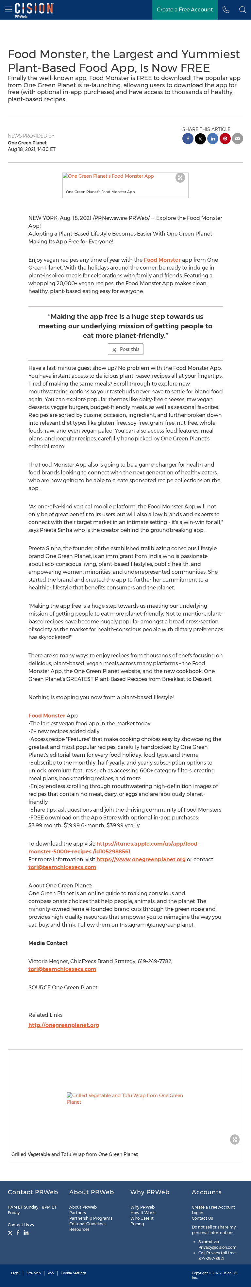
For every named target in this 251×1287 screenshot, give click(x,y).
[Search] (242, 10)
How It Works (143, 1212)
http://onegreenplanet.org (63, 1025)
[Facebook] (18, 1232)
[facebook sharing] (187, 139)
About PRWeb (83, 1207)
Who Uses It (142, 1218)
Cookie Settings (73, 1273)
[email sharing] (237, 139)
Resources (79, 1229)
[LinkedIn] (26, 1232)
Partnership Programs (90, 1218)
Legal (15, 1273)
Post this (129, 349)
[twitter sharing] (200, 139)
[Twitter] (11, 1232)
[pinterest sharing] (225, 139)
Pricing (137, 1223)
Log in (197, 1212)
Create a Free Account (185, 10)
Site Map (33, 1273)
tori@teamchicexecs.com (62, 867)
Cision (227, 1273)
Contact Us (19, 1224)
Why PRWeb (142, 1207)
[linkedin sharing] (212, 139)
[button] (126, 176)
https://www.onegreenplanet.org (141, 859)
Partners (77, 1212)
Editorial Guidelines (88, 1223)
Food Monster (162, 260)
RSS (51, 1273)
